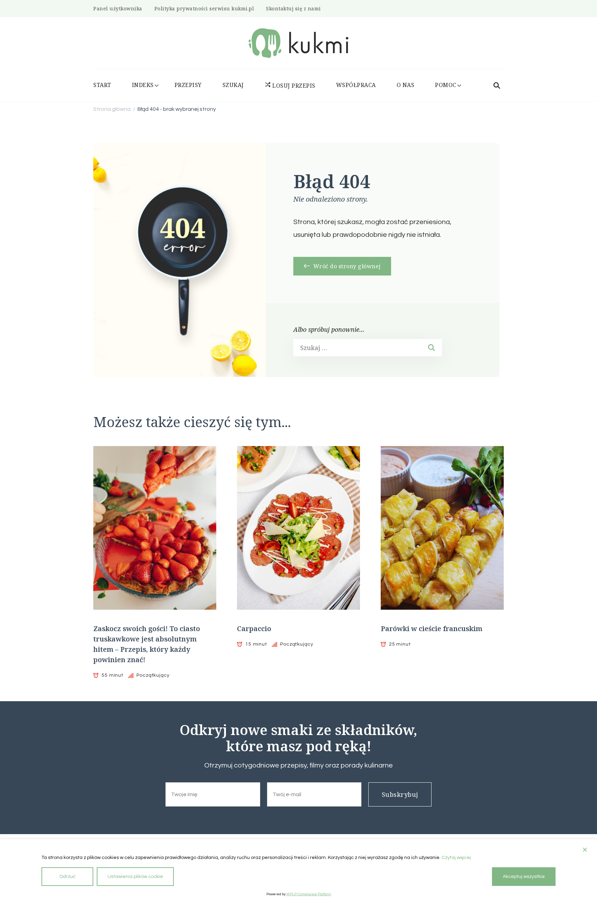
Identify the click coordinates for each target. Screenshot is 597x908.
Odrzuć (67, 876)
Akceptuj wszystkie (524, 876)
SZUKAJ (233, 85)
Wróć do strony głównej (346, 266)
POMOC (445, 85)
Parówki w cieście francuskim (431, 628)
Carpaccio (254, 628)
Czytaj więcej (456, 857)
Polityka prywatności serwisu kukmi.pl (204, 8)
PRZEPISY (188, 85)
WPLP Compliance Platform (308, 894)
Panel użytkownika (117, 8)
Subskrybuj (400, 794)
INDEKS (143, 85)
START (102, 85)
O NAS (406, 85)
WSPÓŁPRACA (356, 85)
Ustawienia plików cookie (135, 876)
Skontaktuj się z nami (293, 8)
